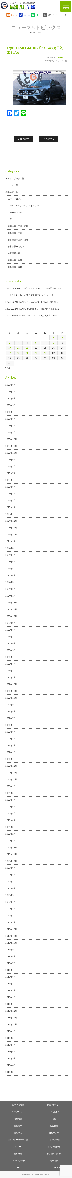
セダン (11, 219)
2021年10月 (11, 779)
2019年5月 (10, 977)
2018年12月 (11, 1011)
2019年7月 (10, 963)
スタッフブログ (18, 1160)
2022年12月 (11, 684)
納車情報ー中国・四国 (18, 226)
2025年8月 (10, 466)
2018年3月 (10, 1072)
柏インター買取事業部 (18, 1139)
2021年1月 (10, 841)
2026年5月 (10, 405)
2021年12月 (11, 766)
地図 (54, 1118)
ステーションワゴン (17, 212)
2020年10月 (11, 861)
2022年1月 (10, 759)
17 (9, 353)
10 (9, 348)
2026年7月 (10, 391)
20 (36, 353)
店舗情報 (18, 1118)
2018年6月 (10, 1051)
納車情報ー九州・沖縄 (18, 239)
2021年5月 (10, 813)
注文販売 (54, 1125)
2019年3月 (10, 990)
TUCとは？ (54, 1111)
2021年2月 (10, 834)
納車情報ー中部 (15, 233)
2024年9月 (10, 541)
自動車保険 (54, 1132)
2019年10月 (11, 943)
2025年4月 (10, 494)
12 (27, 348)
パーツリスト (18, 1111)
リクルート (18, 1146)
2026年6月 (10, 398)
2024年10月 (11, 534)
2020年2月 (10, 915)
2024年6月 (10, 562)
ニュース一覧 (61, 61)
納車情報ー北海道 (16, 246)
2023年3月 (10, 664)
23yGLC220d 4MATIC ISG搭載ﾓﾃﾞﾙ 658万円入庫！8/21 (32, 309)
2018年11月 (11, 1017)
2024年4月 (10, 575)
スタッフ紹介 (54, 1139)
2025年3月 (10, 500)
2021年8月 (10, 793)
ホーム (18, 1167)
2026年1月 (10, 432)
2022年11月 (11, 691)
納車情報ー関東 (15, 267)
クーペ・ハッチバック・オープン (23, 205)
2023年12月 (11, 602)
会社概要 (18, 1153)
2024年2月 (10, 589)
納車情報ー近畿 (15, 260)
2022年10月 (11, 698)
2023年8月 (10, 630)
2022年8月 (10, 711)
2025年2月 (10, 507)
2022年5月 (10, 732)
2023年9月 (10, 623)
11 (18, 348)
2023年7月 (10, 636)
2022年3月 (10, 745)
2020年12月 (11, 847)
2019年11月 (11, 936)
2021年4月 (10, 820)
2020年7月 (10, 881)
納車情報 (54, 1160)
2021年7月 (10, 800)
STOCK (14, 14)
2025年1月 (10, 514)
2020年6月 (10, 888)
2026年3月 (10, 419)
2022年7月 (10, 718)
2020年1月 (10, 922)
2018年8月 (10, 1038)
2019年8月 (10, 956)
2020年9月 (10, 868)
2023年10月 (11, 616)
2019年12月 (11, 929)
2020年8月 (10, 875)
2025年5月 (10, 487)
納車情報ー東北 (15, 253)
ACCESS (26, 14)
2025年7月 (10, 473)
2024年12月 (11, 521)
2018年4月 (10, 1065)
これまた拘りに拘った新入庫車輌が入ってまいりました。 (32, 295)
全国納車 (18, 1125)
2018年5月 (10, 1058)
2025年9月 (10, 459)
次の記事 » (49, 139)
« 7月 (7, 368)
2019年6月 (10, 970)
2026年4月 (10, 412)
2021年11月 (11, 772)
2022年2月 (10, 752)
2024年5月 (10, 568)
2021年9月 (10, 786)
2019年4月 (10, 983)
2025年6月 (10, 480)
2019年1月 (10, 1004)
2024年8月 (10, 548)
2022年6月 (10, 725)
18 (18, 353)
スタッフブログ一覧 (14, 178)
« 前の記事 (23, 139)
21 (45, 353)
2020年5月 (10, 895)
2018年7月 (10, 1045)
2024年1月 (10, 596)
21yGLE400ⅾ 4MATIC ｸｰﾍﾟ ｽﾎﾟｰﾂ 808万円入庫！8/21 (31, 315)
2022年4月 (10, 738)
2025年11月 (11, 446)
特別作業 (18, 1132)
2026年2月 (10, 425)
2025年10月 (11, 453)
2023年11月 (11, 609)
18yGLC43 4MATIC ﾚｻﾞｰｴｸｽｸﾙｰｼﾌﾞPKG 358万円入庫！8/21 (34, 288)
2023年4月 (10, 657)
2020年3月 (10, 909)
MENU (66, 6)
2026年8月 (10, 385)
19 (27, 353)
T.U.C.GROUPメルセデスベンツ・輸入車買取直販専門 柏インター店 (28, 6)
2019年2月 (10, 997)
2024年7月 (10, 555)
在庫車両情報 (18, 1105)
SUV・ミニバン (15, 199)
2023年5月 (10, 650)
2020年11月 (11, 854)
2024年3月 (10, 582)
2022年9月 (10, 704)
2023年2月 (10, 670)
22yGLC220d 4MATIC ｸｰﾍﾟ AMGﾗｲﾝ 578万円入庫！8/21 (32, 302)
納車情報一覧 (11, 192)
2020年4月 (10, 902)
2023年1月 (10, 677)
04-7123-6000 (57, 14)
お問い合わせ (54, 1146)
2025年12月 (11, 439)
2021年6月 (10, 807)
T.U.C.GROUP (54, 1167)
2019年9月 (10, 949)
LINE (37, 14)
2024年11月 (11, 528)
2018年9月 (10, 1031)
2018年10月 (11, 1024)
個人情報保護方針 (54, 1153)
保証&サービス (54, 1105)
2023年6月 (10, 643)
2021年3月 (10, 827)
